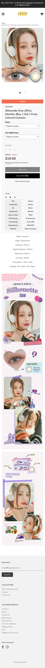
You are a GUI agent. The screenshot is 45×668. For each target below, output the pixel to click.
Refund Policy (7, 618)
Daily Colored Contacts (10, 589)
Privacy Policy (7, 621)
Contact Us (6, 615)
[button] (19, 92)
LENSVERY (9, 107)
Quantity (8, 145)
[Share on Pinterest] (15, 197)
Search (4, 612)
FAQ (3, 630)
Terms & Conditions (9, 624)
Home (3, 23)
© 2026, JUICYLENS (19, 662)
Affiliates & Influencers (10, 633)
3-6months (6, 595)
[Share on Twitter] (10, 197)
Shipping (8, 163)
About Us (5, 609)
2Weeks (5, 592)
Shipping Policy (7, 627)
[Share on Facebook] (6, 197)
